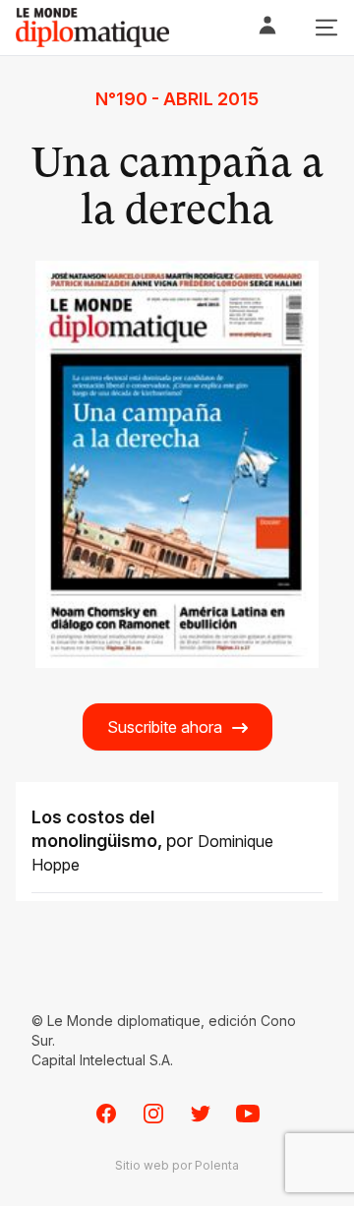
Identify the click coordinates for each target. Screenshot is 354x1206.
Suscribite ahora (164, 727)
